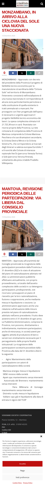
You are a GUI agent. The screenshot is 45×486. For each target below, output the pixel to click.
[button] (41, 436)
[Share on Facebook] (13, 73)
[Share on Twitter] (22, 73)
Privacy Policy (27, 483)
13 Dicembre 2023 (8, 36)
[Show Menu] (3, 3)
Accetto (22, 463)
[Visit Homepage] (22, 3)
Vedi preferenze (22, 477)
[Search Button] (42, 3)
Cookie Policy (17, 483)
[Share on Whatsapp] (31, 73)
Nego (22, 470)
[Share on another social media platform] (39, 73)
